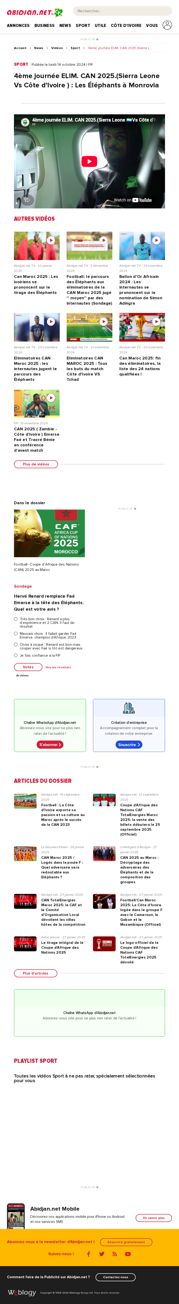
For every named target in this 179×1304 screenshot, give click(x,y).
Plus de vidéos (36, 464)
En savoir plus (154, 1218)
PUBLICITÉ (88, 39)
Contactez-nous (115, 1277)
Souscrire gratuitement (126, 1242)
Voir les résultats (58, 667)
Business (44, 25)
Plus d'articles (35, 973)
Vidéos (57, 48)
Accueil (20, 48)
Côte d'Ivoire (126, 25)
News (65, 25)
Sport (83, 25)
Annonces (18, 25)
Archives (22, 675)
